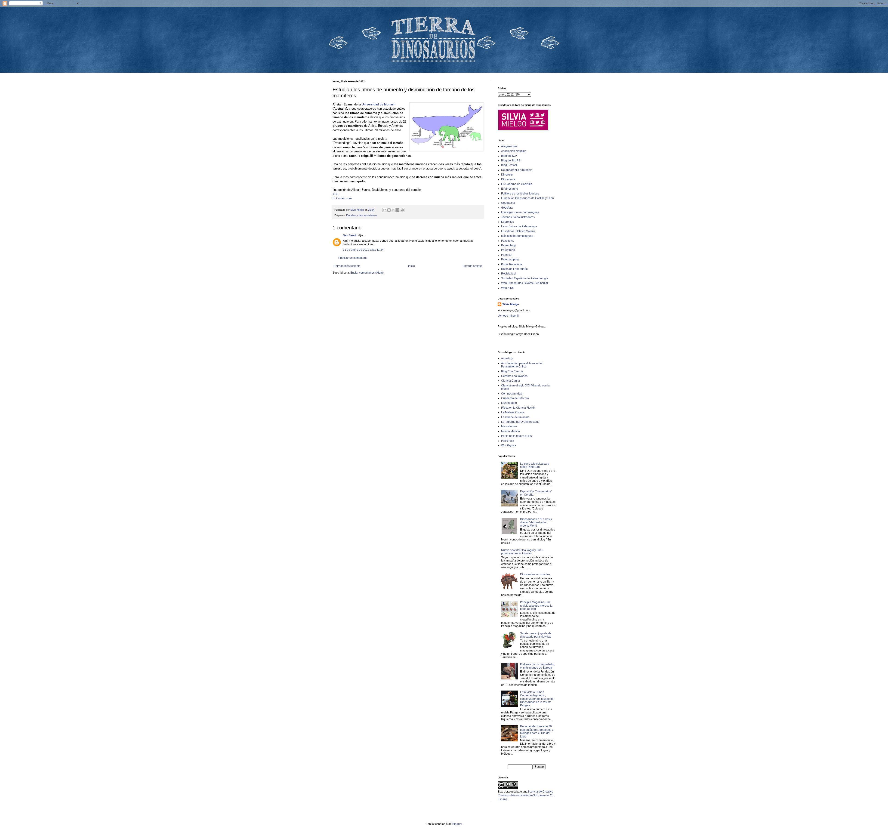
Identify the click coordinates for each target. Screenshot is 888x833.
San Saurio (350, 235)
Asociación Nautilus (513, 151)
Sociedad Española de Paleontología (524, 278)
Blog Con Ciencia (512, 371)
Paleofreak (508, 250)
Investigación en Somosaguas (520, 212)
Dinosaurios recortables (535, 574)
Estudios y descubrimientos (361, 215)
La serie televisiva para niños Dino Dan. (534, 465)
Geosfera (507, 207)
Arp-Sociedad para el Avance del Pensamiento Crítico (522, 365)
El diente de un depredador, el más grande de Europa (537, 666)
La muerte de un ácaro (515, 417)
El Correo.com (342, 198)
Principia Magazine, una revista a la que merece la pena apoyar (536, 606)
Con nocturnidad (511, 393)
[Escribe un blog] (389, 210)
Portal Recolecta (511, 264)
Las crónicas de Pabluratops (519, 226)
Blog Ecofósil (509, 165)
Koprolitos (507, 221)
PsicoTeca (507, 440)
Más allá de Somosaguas (517, 236)
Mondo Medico (510, 431)
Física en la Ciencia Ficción (518, 407)
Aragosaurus (509, 146)
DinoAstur (507, 174)
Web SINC (507, 288)
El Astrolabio (509, 402)
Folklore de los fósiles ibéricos (520, 193)
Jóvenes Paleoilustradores (518, 217)
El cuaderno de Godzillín (516, 184)
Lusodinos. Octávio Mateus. (518, 231)
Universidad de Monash (378, 104)
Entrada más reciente (347, 266)
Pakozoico (507, 240)
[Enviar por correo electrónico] (384, 210)
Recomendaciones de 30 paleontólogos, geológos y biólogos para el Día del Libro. (536, 731)
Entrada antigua (472, 266)
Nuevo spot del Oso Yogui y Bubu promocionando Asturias (522, 552)
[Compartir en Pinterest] (402, 210)
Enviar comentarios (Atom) (367, 272)
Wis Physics (508, 445)
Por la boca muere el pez (517, 436)
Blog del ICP (509, 155)
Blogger (457, 824)
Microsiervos (509, 426)
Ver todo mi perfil (508, 315)
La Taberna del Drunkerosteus (520, 421)
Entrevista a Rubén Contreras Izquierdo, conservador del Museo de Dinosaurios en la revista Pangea (537, 699)
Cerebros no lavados (514, 376)
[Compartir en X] (393, 210)
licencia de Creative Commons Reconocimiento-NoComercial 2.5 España (526, 795)
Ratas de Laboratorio (514, 269)
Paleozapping (510, 259)
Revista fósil (508, 273)
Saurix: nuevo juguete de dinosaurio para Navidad (536, 635)
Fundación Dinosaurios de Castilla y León (527, 198)
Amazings (507, 358)
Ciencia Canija (510, 380)
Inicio (411, 266)
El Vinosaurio (509, 188)
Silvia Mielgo (510, 304)
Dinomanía (508, 179)
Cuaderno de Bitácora (515, 398)
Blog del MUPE (510, 160)
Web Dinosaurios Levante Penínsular (524, 283)
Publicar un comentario (352, 257)
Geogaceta (508, 202)
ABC (336, 194)
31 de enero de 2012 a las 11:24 (363, 249)
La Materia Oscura (512, 412)
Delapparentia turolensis (516, 170)
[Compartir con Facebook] (397, 210)
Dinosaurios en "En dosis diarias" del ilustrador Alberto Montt (536, 523)
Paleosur (506, 254)
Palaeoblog (508, 245)
